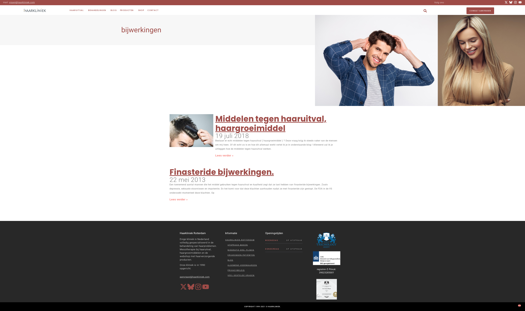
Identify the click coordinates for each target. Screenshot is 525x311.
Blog (114, 10)
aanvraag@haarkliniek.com (195, 277)
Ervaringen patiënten (241, 255)
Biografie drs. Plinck (241, 250)
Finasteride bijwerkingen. (222, 172)
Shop (141, 10)
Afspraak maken (238, 245)
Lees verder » (224, 155)
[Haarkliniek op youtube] (205, 286)
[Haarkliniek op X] (183, 286)
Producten (127, 10)
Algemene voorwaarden (242, 265)
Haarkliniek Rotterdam (240, 240)
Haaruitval (77, 10)
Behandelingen (97, 10)
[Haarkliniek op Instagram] (198, 286)
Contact (153, 10)
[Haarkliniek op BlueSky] (190, 286)
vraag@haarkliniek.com (22, 2)
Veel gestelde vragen (241, 275)
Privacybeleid (236, 270)
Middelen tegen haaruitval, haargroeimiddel (271, 123)
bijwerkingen (141, 30)
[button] (425, 11)
